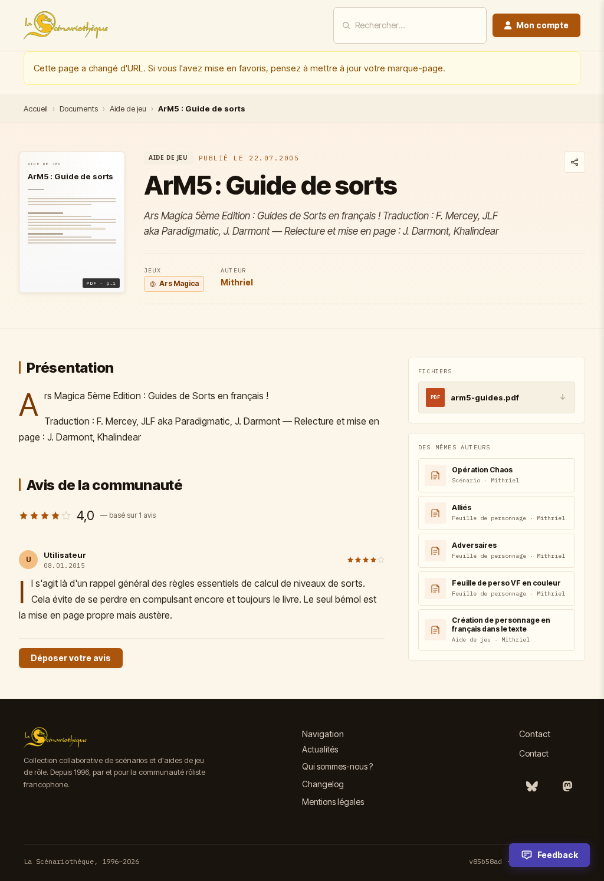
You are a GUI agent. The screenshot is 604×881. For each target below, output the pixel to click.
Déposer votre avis (71, 658)
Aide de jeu (128, 108)
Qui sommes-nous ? (337, 766)
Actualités (320, 749)
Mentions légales (333, 802)
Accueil (36, 108)
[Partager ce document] (574, 162)
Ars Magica (179, 283)
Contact (534, 753)
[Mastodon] (567, 787)
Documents (79, 108)
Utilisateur (65, 555)
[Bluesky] (532, 787)
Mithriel (237, 282)
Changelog (323, 784)
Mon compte (542, 25)
